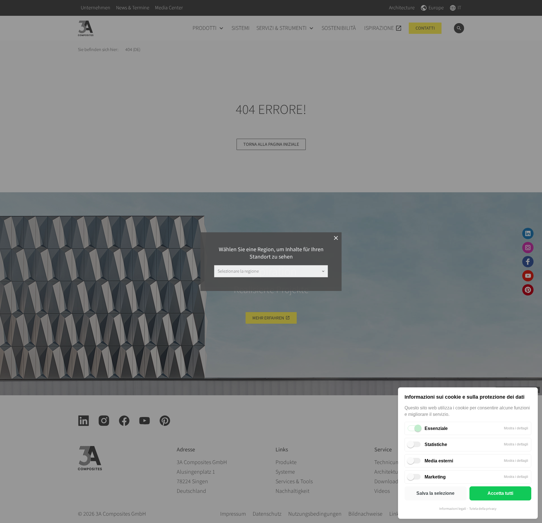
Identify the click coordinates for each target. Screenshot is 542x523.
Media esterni (439, 460)
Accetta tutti (500, 493)
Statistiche (436, 444)
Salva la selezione (435, 493)
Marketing (435, 477)
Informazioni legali (452, 508)
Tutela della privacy (483, 508)
